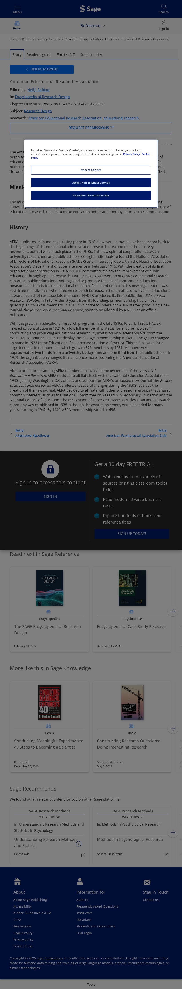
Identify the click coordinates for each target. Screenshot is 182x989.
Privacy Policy (131, 154)
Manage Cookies (91, 169)
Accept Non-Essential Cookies (91, 182)
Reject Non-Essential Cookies (91, 195)
